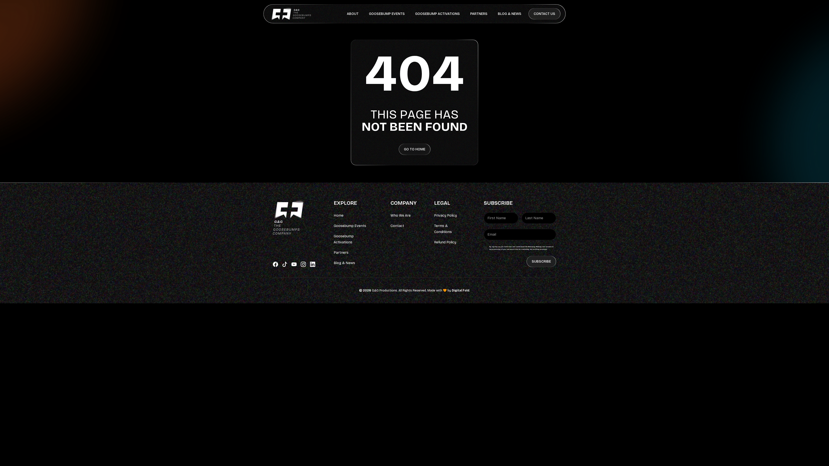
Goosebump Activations (437, 14)
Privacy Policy (535, 247)
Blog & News (509, 14)
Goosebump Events (387, 14)
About (353, 14)
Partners (478, 14)
